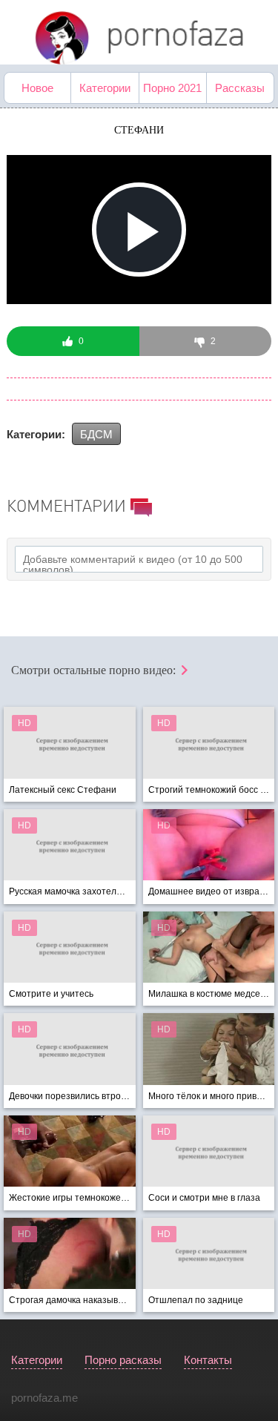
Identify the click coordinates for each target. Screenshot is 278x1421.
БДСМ (96, 434)
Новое (37, 88)
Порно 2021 (172, 88)
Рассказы (240, 88)
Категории (104, 88)
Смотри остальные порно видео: (95, 670)
